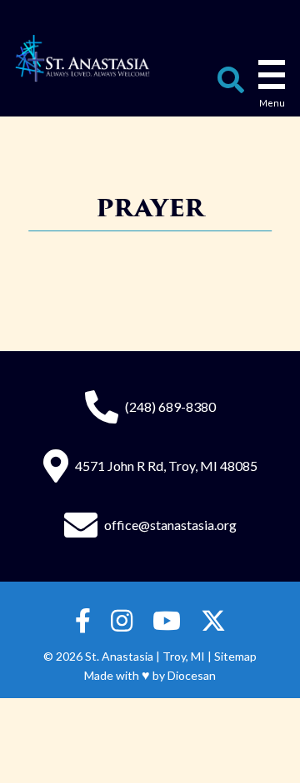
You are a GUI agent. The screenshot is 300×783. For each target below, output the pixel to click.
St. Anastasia (119, 656)
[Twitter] (213, 621)
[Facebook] (83, 621)
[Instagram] (121, 621)
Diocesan (192, 675)
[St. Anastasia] (82, 58)
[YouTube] (166, 621)
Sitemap (235, 656)
